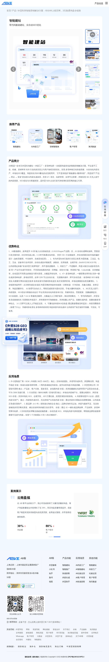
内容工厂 (93, 569)
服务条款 (35, 657)
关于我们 (66, 629)
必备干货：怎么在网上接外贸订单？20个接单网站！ (40, 622)
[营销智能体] (54, 136)
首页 (9, 10)
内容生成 (66, 577)
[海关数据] (92, 136)
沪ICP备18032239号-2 (76, 657)
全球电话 (94, 633)
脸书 (51, 577)
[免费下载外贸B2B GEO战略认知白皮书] (16, 331)
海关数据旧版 (73, 633)
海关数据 (92, 147)
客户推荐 (49, 633)
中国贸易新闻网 (74, 646)
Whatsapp (20, 636)
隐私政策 (28, 657)
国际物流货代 (45, 646)
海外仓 (33, 646)
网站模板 (46, 629)
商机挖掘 (39, 633)
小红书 (52, 569)
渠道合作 (56, 629)
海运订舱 (59, 646)
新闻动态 (69, 636)
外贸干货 (58, 636)
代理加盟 (89, 636)
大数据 (39, 636)
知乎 (51, 573)
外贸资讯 (48, 636)
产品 (14, 10)
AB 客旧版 (60, 633)
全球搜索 (19, 633)
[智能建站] (16, 136)
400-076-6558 (12, 619)
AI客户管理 (80, 577)
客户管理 (73, 147)
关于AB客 (79, 636)
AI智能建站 (80, 569)
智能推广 (66, 569)
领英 (51, 582)
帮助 (28, 629)
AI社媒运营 (80, 573)
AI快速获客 (80, 582)
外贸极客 (52, 565)
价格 (75, 629)
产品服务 (83, 629)
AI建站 (28, 640)
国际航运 (22, 646)
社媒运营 (93, 573)
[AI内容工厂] (35, 136)
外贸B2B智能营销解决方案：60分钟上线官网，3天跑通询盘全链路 (49, 10)
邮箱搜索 (29, 633)
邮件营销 (84, 633)
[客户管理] (73, 136)
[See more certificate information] (13, 585)
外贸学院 (19, 629)
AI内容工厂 (35, 147)
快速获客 (66, 573)
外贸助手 (66, 582)
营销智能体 (54, 147)
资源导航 (36, 629)
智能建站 (16, 147)
